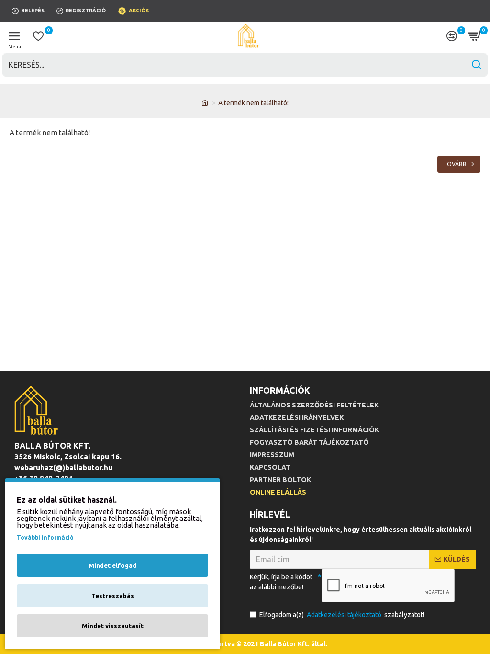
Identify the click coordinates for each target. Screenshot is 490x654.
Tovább (455, 164)
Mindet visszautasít (113, 625)
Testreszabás (112, 595)
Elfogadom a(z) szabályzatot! (341, 615)
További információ (45, 537)
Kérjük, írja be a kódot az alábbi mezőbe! (281, 582)
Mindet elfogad (112, 565)
